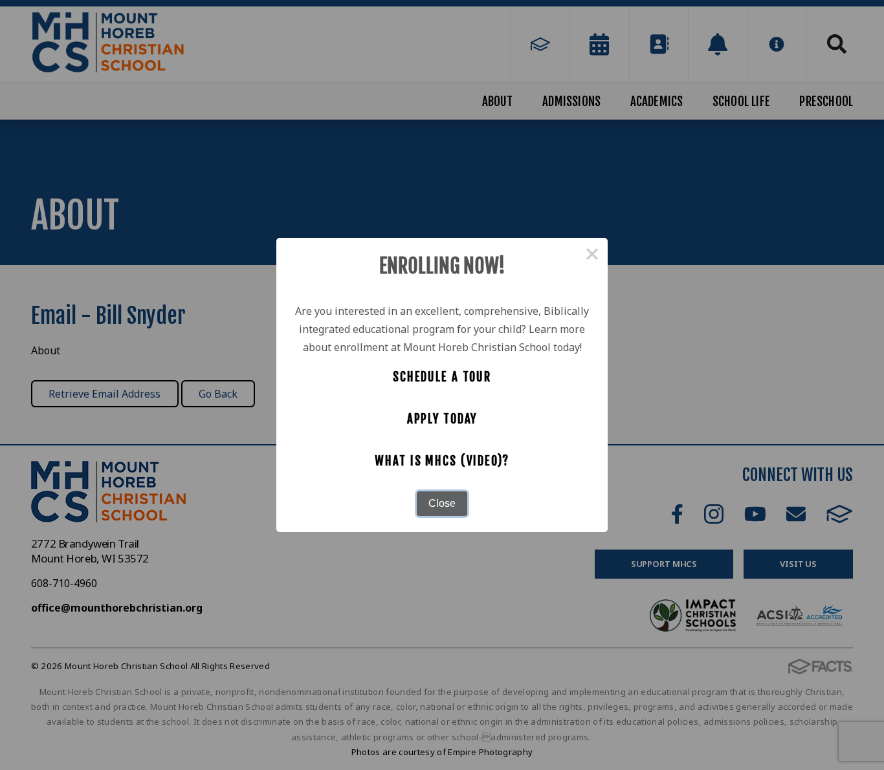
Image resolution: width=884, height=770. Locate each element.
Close (442, 503)
